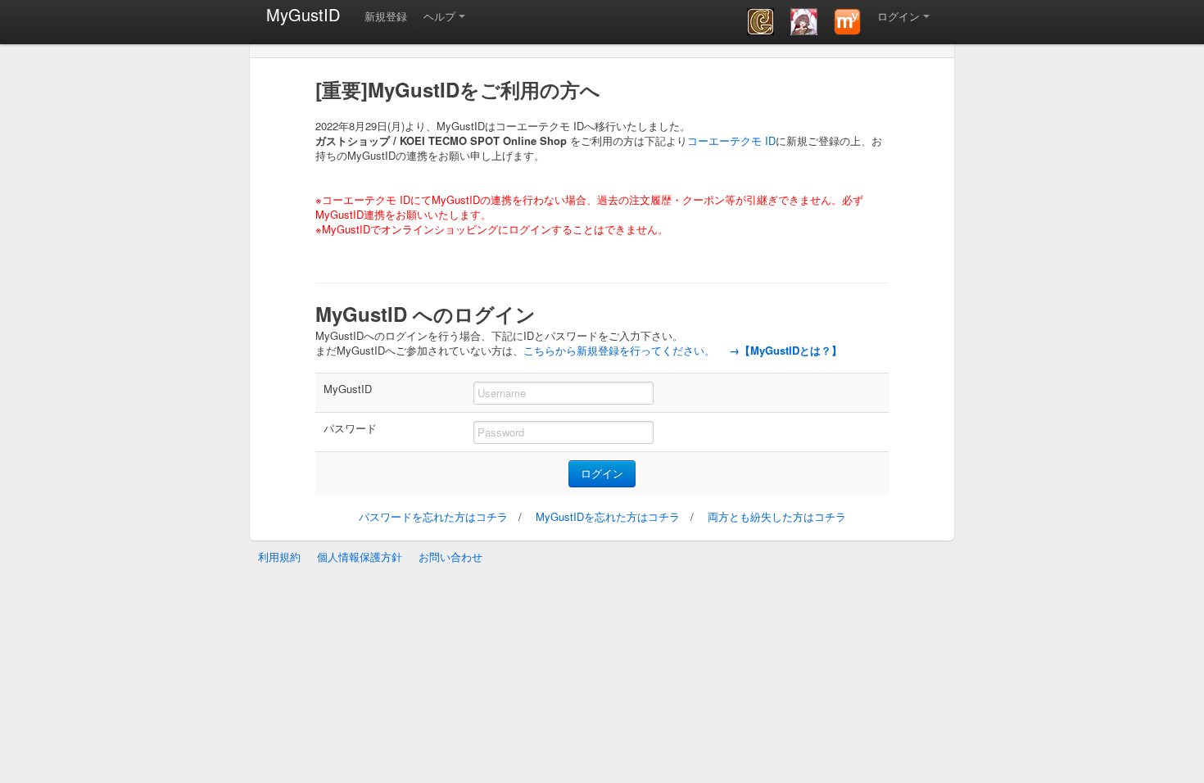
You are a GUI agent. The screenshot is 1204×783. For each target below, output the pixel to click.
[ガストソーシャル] (760, 22)
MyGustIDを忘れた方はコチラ (608, 516)
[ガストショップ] (804, 22)
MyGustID (303, 14)
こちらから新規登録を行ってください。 (619, 350)
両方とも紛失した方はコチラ (777, 516)
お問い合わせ (450, 556)
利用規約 (279, 556)
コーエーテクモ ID (731, 140)
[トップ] (847, 22)
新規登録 (385, 16)
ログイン (898, 16)
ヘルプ (439, 16)
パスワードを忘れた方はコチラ (433, 516)
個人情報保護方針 (359, 556)
